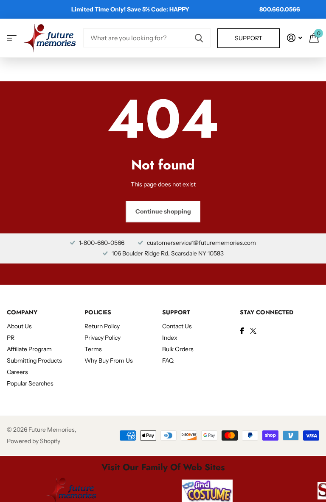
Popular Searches (30, 383)
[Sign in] (294, 37)
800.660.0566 (279, 9)
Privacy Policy (102, 337)
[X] (253, 331)
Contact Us (177, 326)
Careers (17, 372)
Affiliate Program (29, 349)
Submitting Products (34, 360)
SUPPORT (176, 312)
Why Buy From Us (108, 360)
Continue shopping (163, 211)
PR (10, 337)
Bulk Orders (178, 349)
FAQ (168, 360)
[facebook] (242, 330)
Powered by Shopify (33, 441)
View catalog (12, 38)
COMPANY (22, 312)
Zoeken (199, 37)
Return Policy (102, 326)
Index (169, 337)
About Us (19, 326)
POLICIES (97, 312)
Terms (93, 349)
